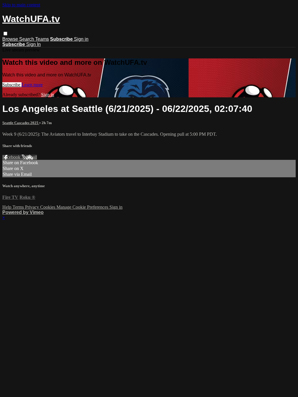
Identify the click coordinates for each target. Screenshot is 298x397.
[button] (5, 33)
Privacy (32, 207)
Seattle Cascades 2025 (20, 123)
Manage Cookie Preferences (82, 207)
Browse (10, 39)
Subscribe (12, 84)
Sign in (81, 39)
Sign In (33, 44)
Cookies (48, 207)
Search (27, 39)
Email (31, 157)
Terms (19, 207)
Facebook (12, 157)
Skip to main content (21, 4)
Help (7, 207)
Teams (42, 39)
